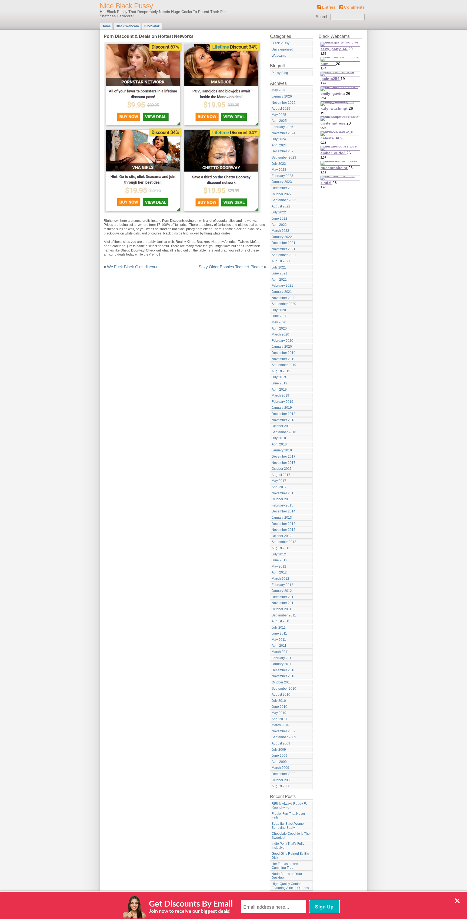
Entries (328, 7)
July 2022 (279, 212)
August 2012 (281, 548)
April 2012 (279, 572)
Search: (322, 17)
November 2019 (283, 359)
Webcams (279, 56)
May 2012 (279, 566)
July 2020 (279, 310)
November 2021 (283, 249)
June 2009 (279, 755)
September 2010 (284, 688)
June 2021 (279, 273)
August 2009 (281, 743)
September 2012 (284, 542)
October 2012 (282, 536)
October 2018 (282, 426)
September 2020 (284, 304)
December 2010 (283, 670)
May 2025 (279, 115)
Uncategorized (282, 49)
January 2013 (282, 517)
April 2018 (279, 444)
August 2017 (281, 475)
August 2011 (281, 621)
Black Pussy (280, 43)
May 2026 (279, 90)
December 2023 (283, 151)
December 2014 (283, 511)
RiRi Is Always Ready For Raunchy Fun (290, 806)
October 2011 (281, 609)
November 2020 (283, 298)
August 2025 (281, 108)
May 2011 (279, 640)
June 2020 (279, 316)
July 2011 (279, 627)
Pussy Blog (280, 73)
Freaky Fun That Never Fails (288, 816)
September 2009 (284, 737)
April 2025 (279, 121)
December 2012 (283, 524)
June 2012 (279, 560)
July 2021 (279, 267)
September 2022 (284, 200)
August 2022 (281, 206)
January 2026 (282, 96)
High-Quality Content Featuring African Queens (290, 886)
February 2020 (282, 341)
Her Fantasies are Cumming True (285, 866)
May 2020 (279, 322)
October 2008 (282, 780)
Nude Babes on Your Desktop (287, 876)
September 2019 (284, 365)
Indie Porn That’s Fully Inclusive (288, 846)
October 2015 (282, 499)
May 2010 (279, 713)
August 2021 (281, 261)
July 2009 (279, 750)
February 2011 (282, 658)
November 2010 (283, 676)
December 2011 (283, 597)
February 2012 (282, 585)
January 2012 (282, 591)
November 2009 (283, 731)
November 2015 (283, 493)
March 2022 (280, 231)
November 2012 (283, 530)
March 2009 (280, 768)
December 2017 (283, 456)
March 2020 (280, 334)
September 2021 (284, 255)
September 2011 (284, 615)
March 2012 (280, 579)
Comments (354, 7)
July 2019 (279, 377)
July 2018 (279, 438)
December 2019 (283, 353)
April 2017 (279, 487)
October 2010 (282, 682)
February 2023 (282, 176)
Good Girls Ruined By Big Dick (290, 856)
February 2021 (282, 285)
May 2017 (279, 481)
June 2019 (279, 383)
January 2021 (282, 292)
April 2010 (279, 719)
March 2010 (280, 725)
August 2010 (281, 694)
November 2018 (283, 420)
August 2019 (281, 371)
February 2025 (282, 127)
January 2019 (282, 408)
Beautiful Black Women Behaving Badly (289, 826)
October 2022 (282, 194)
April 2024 (279, 145)
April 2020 (279, 328)
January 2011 (282, 664)
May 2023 (279, 170)
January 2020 (282, 346)
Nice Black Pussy (126, 6)
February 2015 (282, 505)
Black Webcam (127, 26)
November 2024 (283, 133)
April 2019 (279, 389)
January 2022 (282, 237)
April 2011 (279, 646)
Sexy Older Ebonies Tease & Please (231, 267)
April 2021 (279, 279)
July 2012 (279, 554)
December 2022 (283, 188)
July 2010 (279, 701)
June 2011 (279, 633)
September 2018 (284, 432)
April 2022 (279, 225)
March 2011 (280, 652)
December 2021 (283, 243)
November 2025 (283, 103)
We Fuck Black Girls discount (133, 267)
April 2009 (279, 762)
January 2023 (282, 182)
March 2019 (280, 395)
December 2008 (283, 774)
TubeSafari (152, 26)
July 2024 (279, 139)
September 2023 (284, 157)
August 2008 (281, 786)
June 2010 (279, 707)
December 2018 (283, 414)
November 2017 (283, 463)
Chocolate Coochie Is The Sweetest (291, 836)
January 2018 (282, 450)
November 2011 (283, 603)
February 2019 (282, 402)
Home (106, 26)
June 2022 (279, 218)
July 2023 (279, 164)
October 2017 (282, 469)
